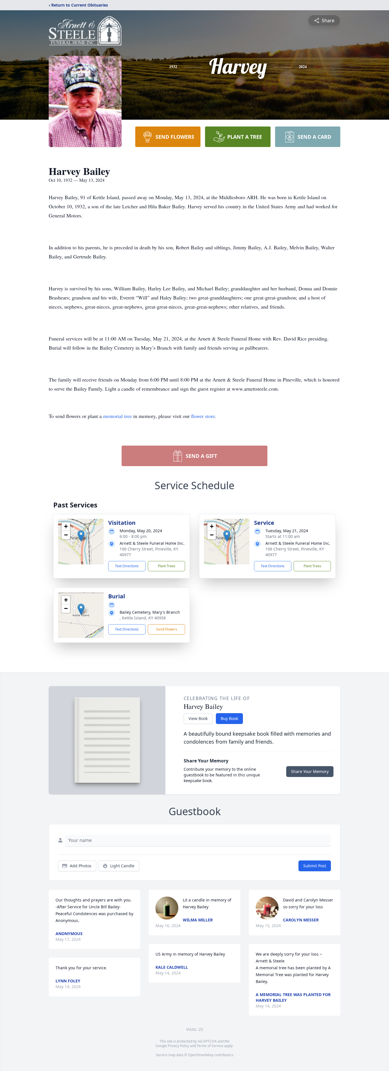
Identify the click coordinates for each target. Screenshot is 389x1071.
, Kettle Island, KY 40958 (143, 618)
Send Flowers (166, 629)
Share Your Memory (310, 771)
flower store (203, 416)
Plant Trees (166, 566)
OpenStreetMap (200, 1054)
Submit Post (314, 865)
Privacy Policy (178, 1045)
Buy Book (229, 718)
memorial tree (117, 416)
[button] (81, 536)
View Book (198, 718)
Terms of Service (210, 1045)
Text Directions (127, 566)
